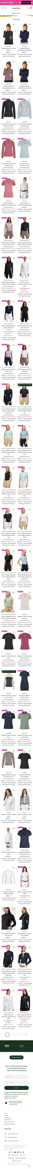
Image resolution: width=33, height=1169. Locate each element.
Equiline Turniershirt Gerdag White (8, 815)
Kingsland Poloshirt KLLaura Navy (8, 736)
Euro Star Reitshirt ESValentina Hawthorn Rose (8, 204)
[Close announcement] (32, 2)
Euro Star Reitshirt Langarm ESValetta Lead (24, 125)
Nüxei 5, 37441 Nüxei (13, 1141)
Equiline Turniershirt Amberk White (24, 892)
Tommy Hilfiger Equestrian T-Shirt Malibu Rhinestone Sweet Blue (24, 576)
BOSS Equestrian (8, 240)
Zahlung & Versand (16, 1161)
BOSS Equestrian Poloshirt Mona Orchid (8, 370)
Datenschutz (15, 1155)
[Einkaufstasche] (30, 8)
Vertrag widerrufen (16, 1057)
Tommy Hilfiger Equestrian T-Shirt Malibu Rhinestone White (24, 535)
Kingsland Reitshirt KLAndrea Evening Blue (24, 87)
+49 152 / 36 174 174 (13, 1134)
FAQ (5, 1113)
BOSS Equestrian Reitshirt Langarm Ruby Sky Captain (24, 243)
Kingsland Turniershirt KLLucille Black (24, 775)
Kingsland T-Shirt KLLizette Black (8, 657)
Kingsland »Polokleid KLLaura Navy (24, 696)
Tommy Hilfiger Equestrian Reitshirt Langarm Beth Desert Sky (8, 973)
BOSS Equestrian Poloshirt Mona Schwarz (24, 326)
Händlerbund (11, 1158)
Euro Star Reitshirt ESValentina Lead (24, 164)
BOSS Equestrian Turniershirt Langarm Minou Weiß (24, 284)
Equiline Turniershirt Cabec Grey (24, 815)
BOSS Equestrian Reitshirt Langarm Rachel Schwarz (8, 283)
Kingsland (8, 46)
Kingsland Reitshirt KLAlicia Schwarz (8, 49)
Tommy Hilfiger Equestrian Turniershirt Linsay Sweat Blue (24, 493)
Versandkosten (18, 1145)
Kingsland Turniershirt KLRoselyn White (8, 892)
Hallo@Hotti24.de (12, 1137)
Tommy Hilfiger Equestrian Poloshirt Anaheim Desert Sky (24, 410)
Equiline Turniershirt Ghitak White (9, 853)
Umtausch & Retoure (9, 1122)
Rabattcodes (7, 1119)
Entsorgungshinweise (9, 1124)
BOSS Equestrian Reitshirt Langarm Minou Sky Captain (8, 327)
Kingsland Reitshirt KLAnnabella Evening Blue (24, 49)
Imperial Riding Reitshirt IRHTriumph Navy (24, 853)
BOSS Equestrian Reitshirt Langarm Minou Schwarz (24, 1015)
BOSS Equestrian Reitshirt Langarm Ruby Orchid (8, 243)
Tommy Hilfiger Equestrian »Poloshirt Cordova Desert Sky (8, 493)
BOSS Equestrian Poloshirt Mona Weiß (24, 370)
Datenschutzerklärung (19, 1070)
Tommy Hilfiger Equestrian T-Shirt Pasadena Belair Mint (8, 617)
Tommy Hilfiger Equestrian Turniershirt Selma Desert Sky (8, 535)
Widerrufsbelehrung (20, 1158)
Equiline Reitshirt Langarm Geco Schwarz (8, 934)
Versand (12, 54)
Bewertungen (7, 1117)
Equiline (24, 201)
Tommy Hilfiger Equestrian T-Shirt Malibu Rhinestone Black (8, 576)
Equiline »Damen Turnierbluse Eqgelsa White (24, 204)
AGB (9, 1155)
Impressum (22, 1155)
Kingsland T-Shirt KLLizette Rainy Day (24, 617)
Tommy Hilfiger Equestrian (9, 406)
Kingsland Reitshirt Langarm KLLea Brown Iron (8, 775)
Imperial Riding (24, 850)
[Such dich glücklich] (5, 8)
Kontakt (6, 1115)
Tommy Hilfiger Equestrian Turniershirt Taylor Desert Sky (24, 973)
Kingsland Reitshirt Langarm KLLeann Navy (8, 696)
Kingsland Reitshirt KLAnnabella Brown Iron (8, 87)
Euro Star (8, 121)
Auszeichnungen (13, 1104)
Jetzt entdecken (26, 2)
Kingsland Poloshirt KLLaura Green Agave (24, 736)
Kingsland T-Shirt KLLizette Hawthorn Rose (24, 657)
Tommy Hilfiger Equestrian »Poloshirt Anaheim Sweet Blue (24, 452)
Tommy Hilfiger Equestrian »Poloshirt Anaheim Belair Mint (8, 452)
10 (22, 1034)
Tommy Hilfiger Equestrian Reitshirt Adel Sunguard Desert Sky (8, 410)
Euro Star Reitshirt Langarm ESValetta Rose (8, 164)
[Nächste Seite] (26, 1034)
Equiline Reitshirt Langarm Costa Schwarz (24, 934)
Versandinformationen (8, 1149)
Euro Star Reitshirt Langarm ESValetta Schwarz (8, 125)
